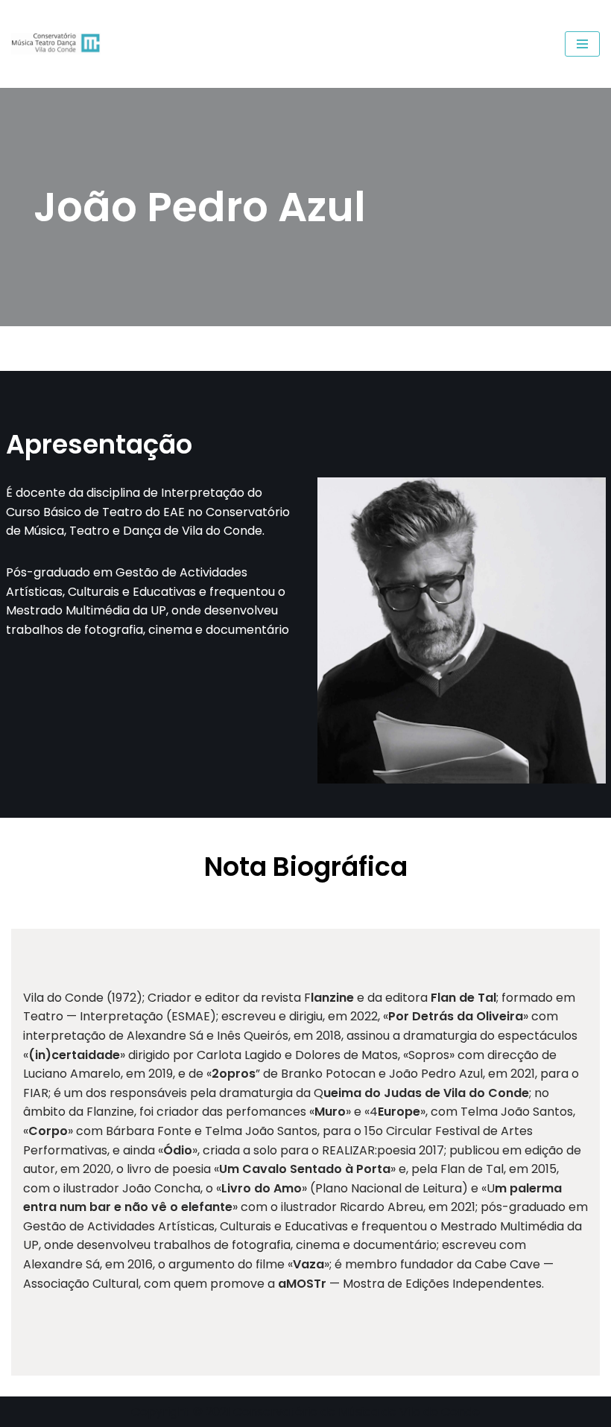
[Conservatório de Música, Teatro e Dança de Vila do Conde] (59, 43)
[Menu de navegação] (582, 44)
